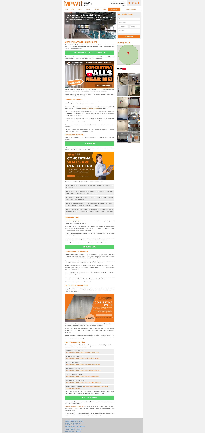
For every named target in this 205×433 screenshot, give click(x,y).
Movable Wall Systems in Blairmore (73, 420)
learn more (90, 143)
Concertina (114, 9)
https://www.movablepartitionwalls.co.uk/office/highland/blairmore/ (82, 352)
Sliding (80, 9)
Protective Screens (131, 9)
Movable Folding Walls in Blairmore (73, 424)
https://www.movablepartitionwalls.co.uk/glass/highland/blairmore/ (82, 376)
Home (66, 9)
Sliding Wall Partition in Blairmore (73, 423)
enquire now (89, 247)
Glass (104, 9)
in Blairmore (73, 220)
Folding (88, 9)
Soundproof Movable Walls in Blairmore (75, 426)
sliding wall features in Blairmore (90, 108)
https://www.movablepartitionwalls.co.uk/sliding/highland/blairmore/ (83, 358)
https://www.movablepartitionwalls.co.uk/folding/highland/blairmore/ (83, 364)
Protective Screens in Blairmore (73, 431)
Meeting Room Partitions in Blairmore (74, 421)
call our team (89, 398)
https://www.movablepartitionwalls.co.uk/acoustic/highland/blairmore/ (83, 370)
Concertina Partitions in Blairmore (73, 429)
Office (72, 9)
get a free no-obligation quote (89, 53)
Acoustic (97, 9)
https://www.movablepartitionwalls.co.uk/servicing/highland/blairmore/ (83, 382)
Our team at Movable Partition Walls (75, 406)
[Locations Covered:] (64, 1)
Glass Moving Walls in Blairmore (73, 428)
